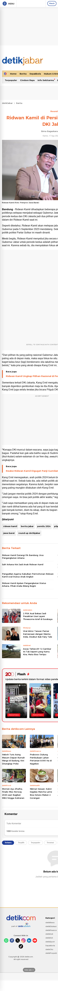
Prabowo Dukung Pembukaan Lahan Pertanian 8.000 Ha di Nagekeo (41, 759)
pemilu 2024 (43, 526)
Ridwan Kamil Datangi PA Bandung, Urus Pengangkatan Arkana (23, 556)
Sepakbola (35, 73)
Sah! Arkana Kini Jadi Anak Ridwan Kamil (22, 564)
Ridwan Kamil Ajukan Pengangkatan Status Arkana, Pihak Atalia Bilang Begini (24, 584)
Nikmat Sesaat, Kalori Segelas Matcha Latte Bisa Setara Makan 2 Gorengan (41, 793)
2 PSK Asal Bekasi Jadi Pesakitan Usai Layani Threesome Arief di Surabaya (37, 616)
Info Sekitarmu (46, 80)
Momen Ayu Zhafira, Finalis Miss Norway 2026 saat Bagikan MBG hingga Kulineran (13, 793)
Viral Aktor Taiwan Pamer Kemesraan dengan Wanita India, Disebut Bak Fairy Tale (37, 634)
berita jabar (27, 526)
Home (13, 73)
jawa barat (9, 533)
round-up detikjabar (29, 533)
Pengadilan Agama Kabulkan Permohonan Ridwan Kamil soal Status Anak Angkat (28, 575)
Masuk (52, 3)
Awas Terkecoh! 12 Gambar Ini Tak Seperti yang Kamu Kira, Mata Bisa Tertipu (37, 652)
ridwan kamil (10, 526)
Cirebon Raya (27, 80)
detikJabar (7, 103)
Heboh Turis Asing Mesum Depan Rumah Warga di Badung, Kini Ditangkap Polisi (13, 759)
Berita (23, 73)
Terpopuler (11, 80)
